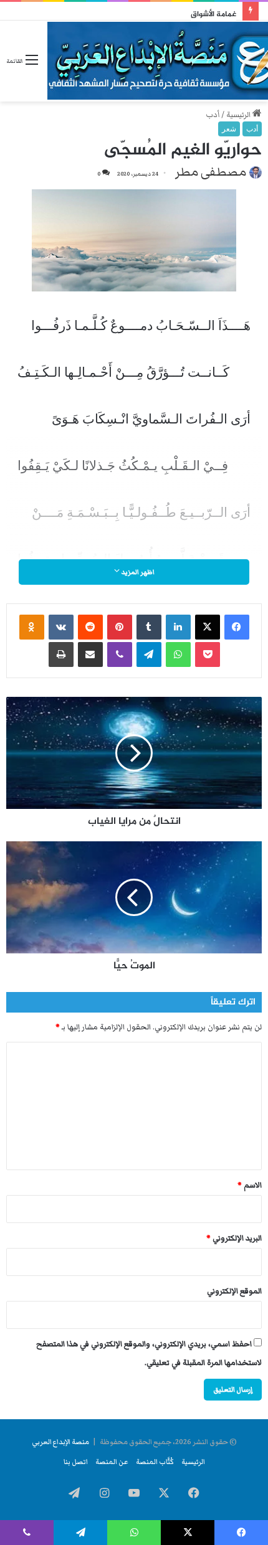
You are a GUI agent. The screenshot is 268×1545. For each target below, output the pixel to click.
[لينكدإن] (178, 627)
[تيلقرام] (148, 654)
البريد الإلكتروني (234, 1238)
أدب (212, 115)
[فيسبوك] (236, 627)
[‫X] (207, 627)
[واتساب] (178, 654)
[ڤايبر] (119, 654)
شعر (229, 129)
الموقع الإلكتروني (234, 1291)
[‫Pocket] (207, 654)
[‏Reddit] (90, 627)
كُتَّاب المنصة (155, 1461)
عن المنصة (111, 1461)
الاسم (249, 1185)
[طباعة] (61, 654)
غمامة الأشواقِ (213, 14)
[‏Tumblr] (148, 627)
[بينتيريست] (119, 627)
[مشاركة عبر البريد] (90, 654)
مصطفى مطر (210, 172)
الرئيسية (239, 115)
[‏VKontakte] (61, 627)
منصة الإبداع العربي (60, 1441)
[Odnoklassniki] (31, 627)
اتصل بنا (76, 1461)
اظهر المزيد (137, 572)
